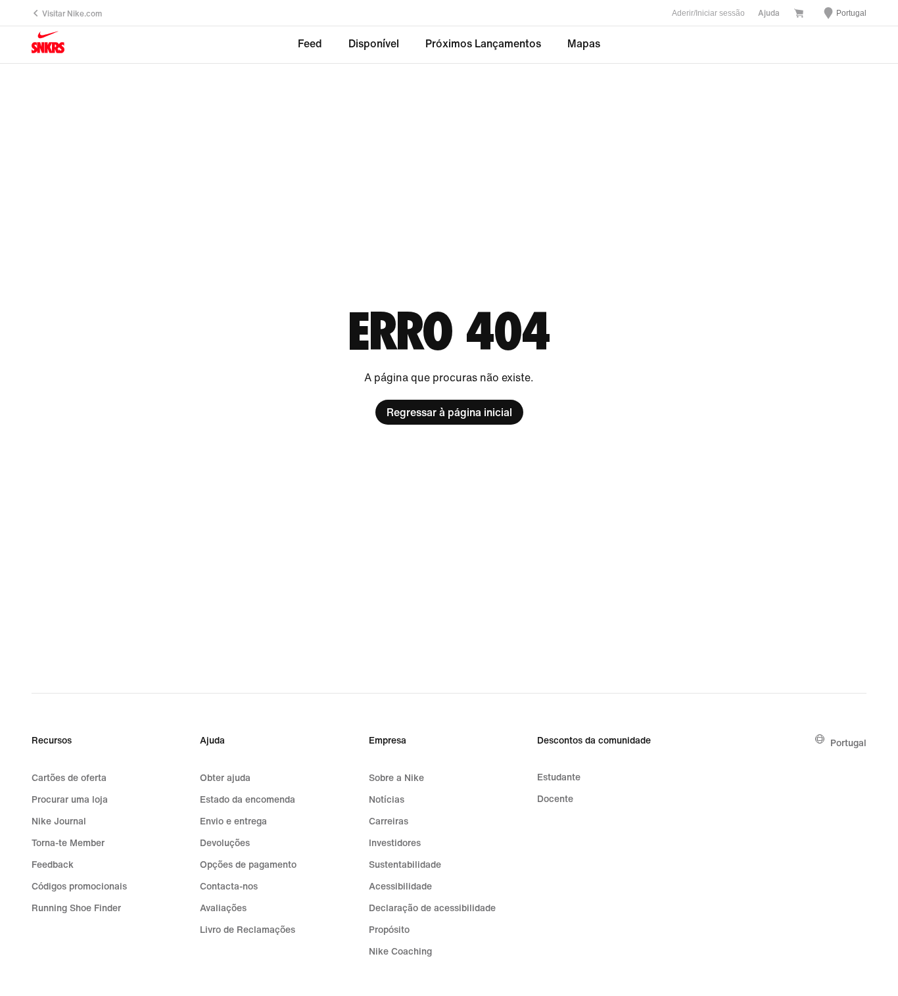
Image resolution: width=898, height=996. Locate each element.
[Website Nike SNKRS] (48, 45)
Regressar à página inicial (449, 412)
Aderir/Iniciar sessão (708, 13)
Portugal (848, 742)
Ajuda (769, 12)
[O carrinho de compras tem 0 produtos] (799, 14)
